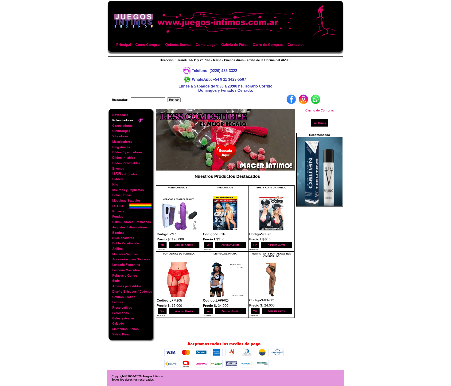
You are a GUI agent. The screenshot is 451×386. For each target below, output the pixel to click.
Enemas (118, 168)
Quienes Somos (178, 45)
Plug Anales (121, 147)
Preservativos (122, 307)
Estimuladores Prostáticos (131, 221)
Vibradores (120, 136)
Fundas (117, 216)
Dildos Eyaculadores (127, 152)
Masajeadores (122, 141)
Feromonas (120, 312)
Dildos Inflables (123, 157)
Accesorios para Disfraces (131, 259)
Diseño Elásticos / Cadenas (132, 291)
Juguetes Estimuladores (130, 227)
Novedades (120, 114)
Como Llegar (206, 45)
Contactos (296, 45)
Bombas (118, 232)
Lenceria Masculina (126, 270)
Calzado (118, 323)
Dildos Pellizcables (126, 163)
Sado (116, 280)
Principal (123, 45)
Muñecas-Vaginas (125, 254)
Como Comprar (148, 45)
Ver (162, 244)
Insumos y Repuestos (128, 189)
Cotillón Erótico (123, 296)
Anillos (117, 248)
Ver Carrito (320, 123)
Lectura (117, 302)
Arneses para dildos (126, 286)
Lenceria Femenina (126, 264)
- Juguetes (124, 173)
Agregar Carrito (184, 244)
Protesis (118, 211)
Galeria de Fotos (234, 45)
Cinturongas (121, 130)
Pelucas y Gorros (124, 275)
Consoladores (122, 125)
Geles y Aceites (123, 318)
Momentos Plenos (125, 328)
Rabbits (117, 179)
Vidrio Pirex (121, 334)
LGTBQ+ (118, 205)
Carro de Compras (268, 45)
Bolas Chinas (122, 195)
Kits (115, 184)
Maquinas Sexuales (126, 200)
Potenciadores (122, 120)
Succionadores (123, 237)
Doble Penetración (125, 243)
